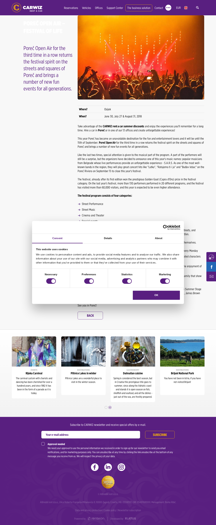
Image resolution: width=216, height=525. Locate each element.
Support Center (115, 8)
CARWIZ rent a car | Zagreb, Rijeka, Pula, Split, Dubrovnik (27, 7)
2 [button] (110, 407)
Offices (99, 8)
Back (90, 316)
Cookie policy (110, 510)
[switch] (89, 281)
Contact (159, 8)
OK (156, 295)
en (186, 8)
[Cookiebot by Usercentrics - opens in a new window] (165, 227)
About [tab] (158, 238)
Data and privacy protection (88, 510)
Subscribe (160, 435)
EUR (178, 7)
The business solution (138, 8)
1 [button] (106, 407)
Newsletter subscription (129, 510)
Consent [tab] (57, 238)
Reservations (71, 8)
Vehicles (86, 8)
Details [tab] (108, 238)
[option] (34, 367)
